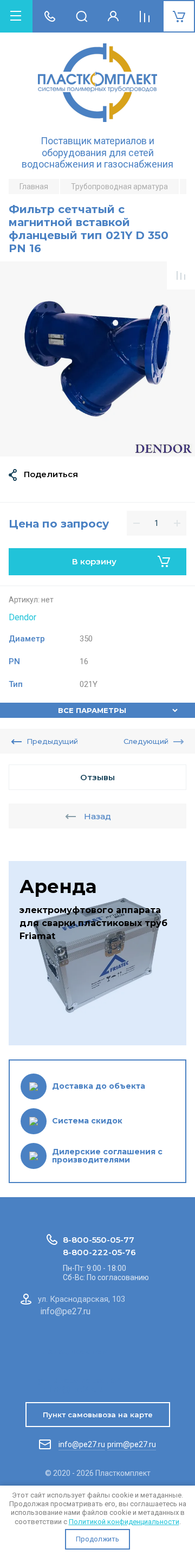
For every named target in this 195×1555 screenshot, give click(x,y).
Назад (97, 816)
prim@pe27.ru (131, 1444)
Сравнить (181, 275)
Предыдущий (52, 741)
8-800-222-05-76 (99, 1252)
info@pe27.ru (81, 1444)
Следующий (145, 741)
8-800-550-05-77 (98, 1240)
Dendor (22, 617)
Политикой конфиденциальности (124, 1522)
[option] (97, 359)
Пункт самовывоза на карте (98, 1414)
